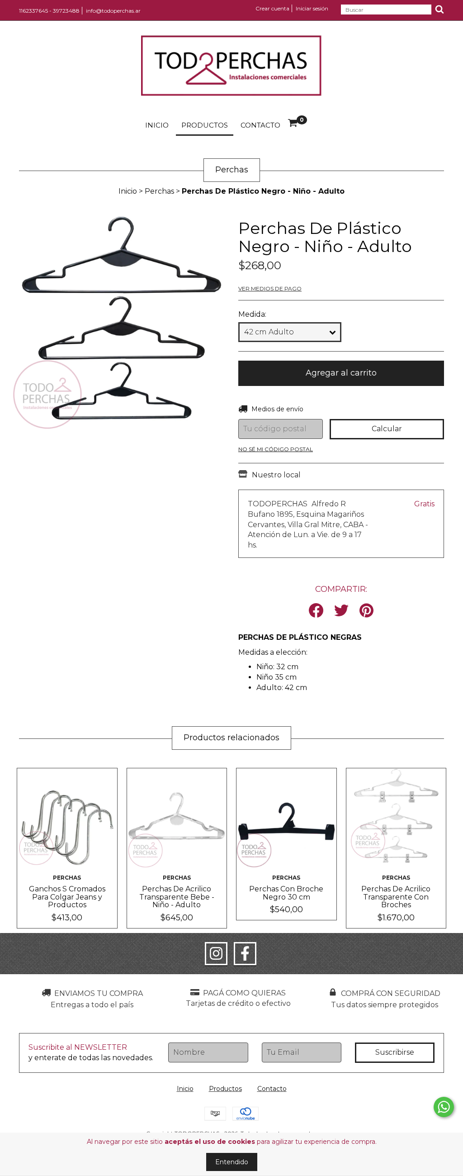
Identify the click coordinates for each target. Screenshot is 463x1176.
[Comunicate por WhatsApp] (444, 1107)
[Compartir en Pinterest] (366, 611)
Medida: (252, 314)
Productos (204, 125)
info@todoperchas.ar (113, 10)
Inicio (157, 125)
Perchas (159, 191)
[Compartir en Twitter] (341, 611)
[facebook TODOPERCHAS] (245, 954)
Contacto (260, 125)
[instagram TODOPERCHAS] (216, 954)
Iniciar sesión (312, 8)
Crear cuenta (272, 8)
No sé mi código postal (275, 449)
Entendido (231, 1162)
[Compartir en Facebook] (316, 611)
